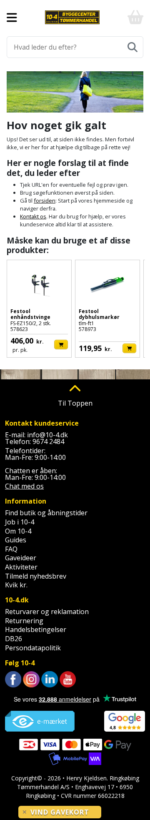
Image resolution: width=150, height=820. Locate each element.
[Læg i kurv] (61, 344)
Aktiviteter (21, 567)
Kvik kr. (16, 584)
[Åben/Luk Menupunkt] (12, 17)
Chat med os (24, 486)
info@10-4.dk (47, 434)
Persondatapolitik (33, 647)
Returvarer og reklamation (47, 611)
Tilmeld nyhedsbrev (35, 576)
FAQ (11, 549)
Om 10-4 (18, 531)
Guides (15, 539)
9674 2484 (48, 441)
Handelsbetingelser (35, 629)
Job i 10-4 (19, 522)
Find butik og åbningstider (46, 512)
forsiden (44, 200)
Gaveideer (20, 557)
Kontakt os (33, 216)
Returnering (24, 620)
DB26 (13, 638)
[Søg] (132, 47)
